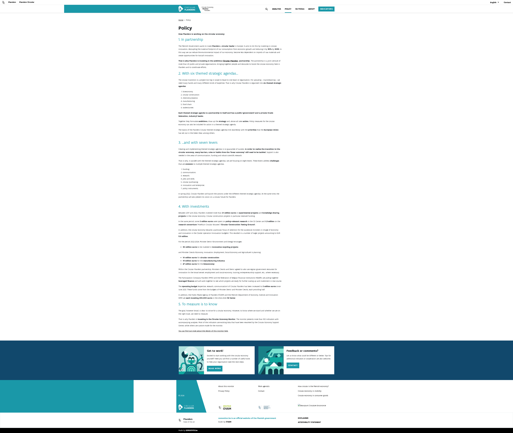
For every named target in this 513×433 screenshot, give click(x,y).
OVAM (228, 422)
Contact (507, 2)
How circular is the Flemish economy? (313, 386)
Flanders (12, 2)
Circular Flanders (230, 61)
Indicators (326, 9)
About (311, 9)
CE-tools (299, 9)
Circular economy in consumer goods (313, 395)
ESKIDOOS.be (191, 430)
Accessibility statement (309, 422)
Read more (215, 368)
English (493, 2)
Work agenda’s (263, 386)
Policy (288, 9)
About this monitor (226, 386)
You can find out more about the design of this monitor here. (203, 331)
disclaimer (303, 418)
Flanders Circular (26, 2)
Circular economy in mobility (309, 391)
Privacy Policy (224, 391)
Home (180, 20)
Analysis (276, 9)
